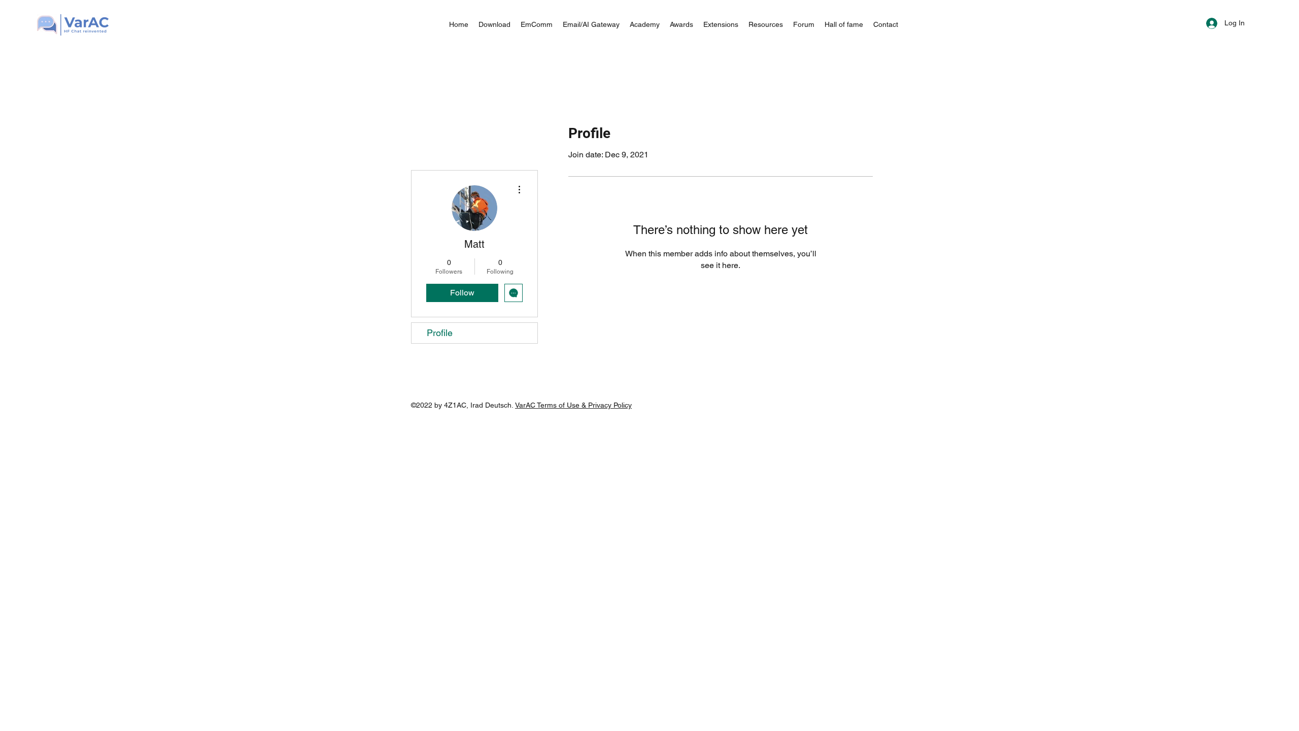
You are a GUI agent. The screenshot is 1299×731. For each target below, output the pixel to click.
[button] (591, 24)
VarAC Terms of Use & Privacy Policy (573, 405)
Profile (440, 332)
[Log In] (1202, 23)
